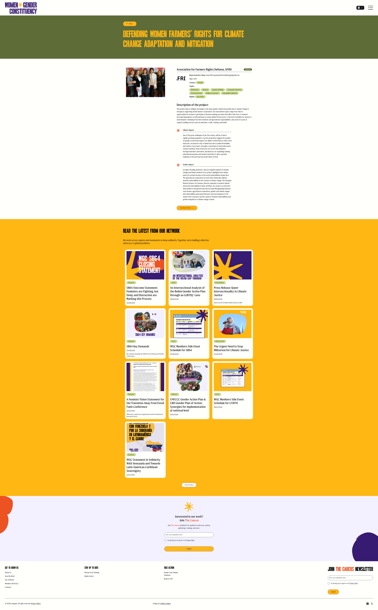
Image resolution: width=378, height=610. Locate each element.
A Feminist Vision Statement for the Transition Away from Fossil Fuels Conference (145, 403)
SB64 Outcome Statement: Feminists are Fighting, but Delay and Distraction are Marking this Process (142, 293)
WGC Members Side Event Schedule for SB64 (185, 348)
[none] (360, 8)
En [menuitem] (359, 8)
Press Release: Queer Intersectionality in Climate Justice (230, 291)
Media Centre (89, 576)
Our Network (9, 580)
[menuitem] (360, 8)
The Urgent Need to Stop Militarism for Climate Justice (231, 348)
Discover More (189, 485)
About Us (8, 572)
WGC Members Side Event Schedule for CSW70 (229, 401)
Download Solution (185, 208)
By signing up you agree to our (181, 540)
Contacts (8, 587)
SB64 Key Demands (137, 346)
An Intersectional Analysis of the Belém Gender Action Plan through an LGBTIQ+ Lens (187, 291)
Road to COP (168, 579)
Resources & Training (91, 572)
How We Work (10, 576)
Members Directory (11, 584)
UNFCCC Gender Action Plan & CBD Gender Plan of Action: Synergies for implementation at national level (188, 405)
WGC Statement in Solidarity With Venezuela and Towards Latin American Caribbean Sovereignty (143, 465)
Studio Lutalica (165, 604)
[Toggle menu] (370, 8)
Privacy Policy (190, 540)
